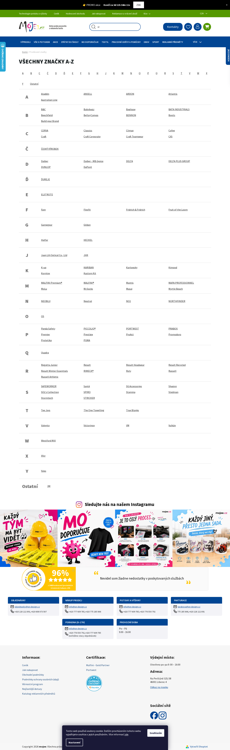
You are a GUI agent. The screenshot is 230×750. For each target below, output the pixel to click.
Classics (88, 130)
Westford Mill (48, 440)
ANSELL (88, 93)
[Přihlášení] (198, 27)
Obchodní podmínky (33, 674)
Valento (45, 425)
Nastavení (74, 742)
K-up (43, 267)
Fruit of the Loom (178, 209)
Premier (45, 334)
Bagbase (130, 109)
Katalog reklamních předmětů (38, 693)
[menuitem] (25, 41)
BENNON (131, 115)
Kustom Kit (90, 273)
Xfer (43, 455)
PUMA (87, 340)
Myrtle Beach (176, 288)
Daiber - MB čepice (93, 161)
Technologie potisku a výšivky (33, 13)
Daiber (44, 161)
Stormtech (47, 397)
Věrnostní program (32, 684)
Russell (172, 370)
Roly (128, 370)
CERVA (44, 130)
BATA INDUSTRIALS (179, 109)
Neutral (88, 301)
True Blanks (132, 410)
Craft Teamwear (134, 136)
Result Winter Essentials (54, 370)
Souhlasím (156, 733)
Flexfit (87, 209)
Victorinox (89, 425)
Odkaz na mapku (159, 687)
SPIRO (87, 392)
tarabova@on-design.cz (189, 606)
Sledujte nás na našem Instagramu (119, 504)
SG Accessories (134, 386)
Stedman (173, 392)
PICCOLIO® (90, 328)
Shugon (173, 386)
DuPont (88, 167)
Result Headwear (135, 364)
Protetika (46, 340)
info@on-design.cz (78, 606)
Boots (172, 115)
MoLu (44, 288)
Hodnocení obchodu (75, 13)
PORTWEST (132, 328)
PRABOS (173, 328)
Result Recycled (177, 364)
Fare (43, 209)
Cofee (172, 130)
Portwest (91, 669)
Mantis (130, 282)
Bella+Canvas (91, 115)
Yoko (43, 470)
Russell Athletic (49, 376)
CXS (170, 136)
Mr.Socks (88, 288)
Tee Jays (45, 410)
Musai (129, 288)
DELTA (129, 161)
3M (48, 486)
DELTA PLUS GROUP (179, 161)
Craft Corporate (92, 136)
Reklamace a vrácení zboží (124, 13)
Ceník (56, 13)
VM (127, 425)
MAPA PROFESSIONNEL (181, 282)
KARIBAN (89, 267)
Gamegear (46, 224)
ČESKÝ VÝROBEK (50, 148)
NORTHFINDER (177, 301)
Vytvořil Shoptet (199, 746)
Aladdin (45, 93)
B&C (43, 109)
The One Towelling (94, 410)
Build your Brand (50, 121)
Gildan (87, 224)
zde (126, 734)
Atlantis (173, 93)
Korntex (45, 273)
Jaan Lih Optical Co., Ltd (54, 255)
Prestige (88, 334)
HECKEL (88, 240)
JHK (86, 255)
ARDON (130, 93)
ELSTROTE (47, 194)
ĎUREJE (45, 179)
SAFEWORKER (48, 386)
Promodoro (175, 334)
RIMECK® (89, 370)
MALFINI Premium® (51, 282)
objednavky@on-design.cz (27, 606)
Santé (87, 386)
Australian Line (49, 99)
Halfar (44, 240)
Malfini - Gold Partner (98, 665)
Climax (130, 130)
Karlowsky (131, 267)
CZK (202, 13)
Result (87, 364)
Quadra (45, 352)
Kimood (173, 267)
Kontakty (173, 27)
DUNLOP (46, 167)
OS (42, 316)
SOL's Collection (50, 392)
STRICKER (89, 397)
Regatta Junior (49, 364)
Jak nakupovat (98, 13)
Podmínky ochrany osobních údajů (40, 679)
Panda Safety (48, 328)
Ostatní (34, 83)
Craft (43, 136)
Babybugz (89, 109)
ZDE (138, 4)
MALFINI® (89, 282)
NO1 (128, 301)
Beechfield (47, 115)
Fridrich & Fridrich (135, 209)
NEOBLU (45, 301)
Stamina (130, 392)
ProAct (130, 334)
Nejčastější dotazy (32, 688)
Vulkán (172, 425)
